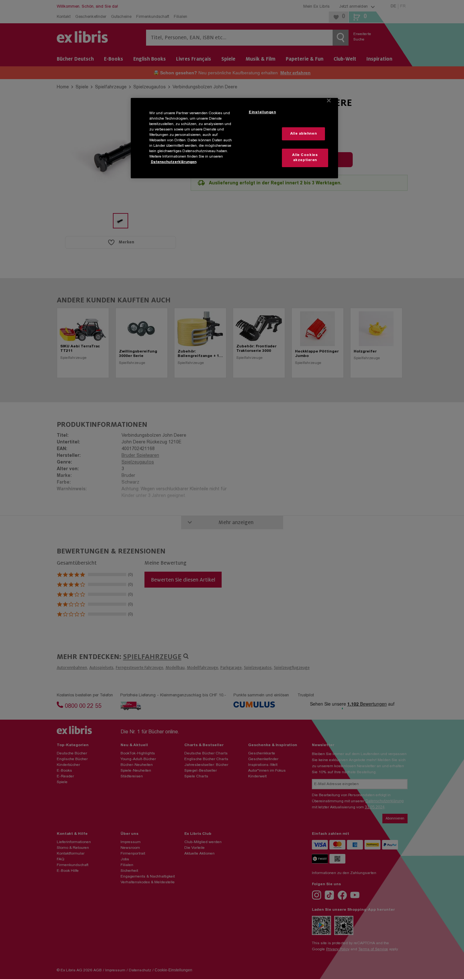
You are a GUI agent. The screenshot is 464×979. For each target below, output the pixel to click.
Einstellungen (262, 112)
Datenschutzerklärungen (173, 162)
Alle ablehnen (303, 134)
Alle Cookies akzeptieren (305, 157)
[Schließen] (329, 100)
